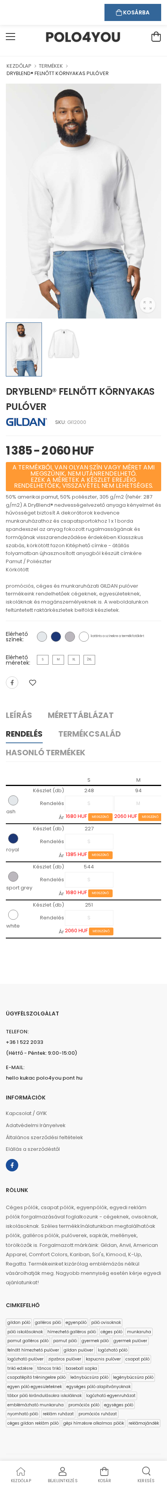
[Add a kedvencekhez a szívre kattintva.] (32, 683)
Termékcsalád (89, 733)
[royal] (56, 637)
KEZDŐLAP (19, 66)
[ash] (42, 637)
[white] (84, 637)
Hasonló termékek (45, 752)
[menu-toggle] (10, 36)
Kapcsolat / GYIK (26, 1113)
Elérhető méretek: (18, 660)
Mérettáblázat (81, 715)
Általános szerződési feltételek (44, 1137)
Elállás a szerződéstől (33, 1149)
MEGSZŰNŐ (100, 817)
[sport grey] (70, 637)
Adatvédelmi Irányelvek (36, 1125)
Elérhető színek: (17, 636)
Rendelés (24, 733)
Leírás (19, 715)
